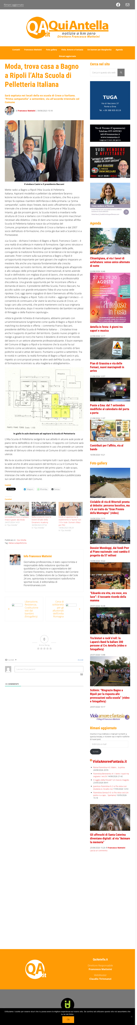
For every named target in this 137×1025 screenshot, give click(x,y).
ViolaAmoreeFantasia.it (110, 761)
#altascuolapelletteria (17, 543)
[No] (131, 1016)
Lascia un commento (98, 850)
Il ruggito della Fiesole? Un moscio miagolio (111, 780)
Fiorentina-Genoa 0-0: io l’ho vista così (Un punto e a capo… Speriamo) (110, 793)
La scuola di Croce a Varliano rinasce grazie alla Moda (17, 518)
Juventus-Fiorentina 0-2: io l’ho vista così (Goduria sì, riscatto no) (110, 787)
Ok (68, 1019)
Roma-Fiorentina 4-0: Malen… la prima (109, 767)
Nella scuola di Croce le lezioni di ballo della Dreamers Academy (41, 520)
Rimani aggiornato (14, 4)
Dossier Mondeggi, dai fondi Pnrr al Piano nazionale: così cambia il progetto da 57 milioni (110, 551)
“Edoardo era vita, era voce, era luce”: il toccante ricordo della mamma (108, 596)
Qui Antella (21, 540)
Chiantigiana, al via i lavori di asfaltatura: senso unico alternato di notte (110, 262)
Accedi (80, 660)
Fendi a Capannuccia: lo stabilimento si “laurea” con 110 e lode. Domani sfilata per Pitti (70, 521)
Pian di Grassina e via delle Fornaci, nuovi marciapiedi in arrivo (107, 367)
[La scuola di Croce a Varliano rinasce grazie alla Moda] (17, 509)
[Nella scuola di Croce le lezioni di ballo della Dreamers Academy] (44, 509)
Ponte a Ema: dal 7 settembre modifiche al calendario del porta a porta (109, 409)
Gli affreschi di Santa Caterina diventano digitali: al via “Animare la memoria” (110, 838)
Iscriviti (95, 751)
